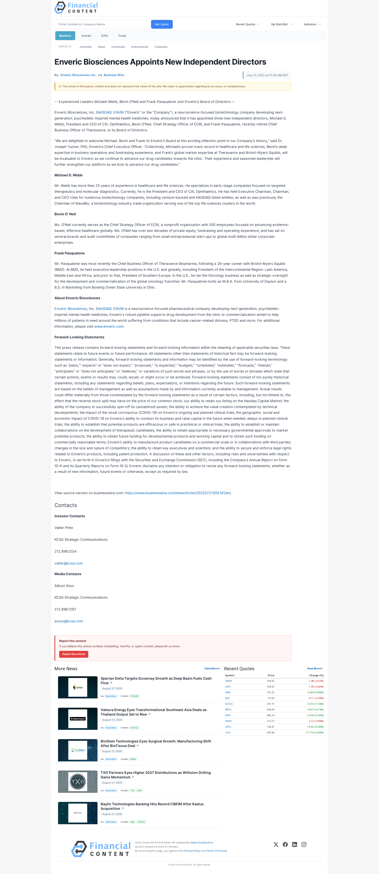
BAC (227, 698)
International (139, 47)
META (228, 709)
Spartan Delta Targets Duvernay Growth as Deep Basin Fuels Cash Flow (156, 680)
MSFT (228, 715)
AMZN (228, 681)
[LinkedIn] (295, 849)
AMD (228, 692)
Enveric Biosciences (70, 309)
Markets (65, 36)
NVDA (228, 721)
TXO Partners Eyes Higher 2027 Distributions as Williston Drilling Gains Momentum (156, 775)
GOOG (229, 704)
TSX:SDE (134, 696)
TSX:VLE (134, 728)
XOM (139, 790)
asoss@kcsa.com (68, 621)
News (101, 47)
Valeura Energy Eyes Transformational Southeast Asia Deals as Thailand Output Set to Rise (154, 712)
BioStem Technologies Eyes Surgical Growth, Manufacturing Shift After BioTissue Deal (156, 743)
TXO (132, 790)
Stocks (86, 36)
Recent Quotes (245, 24)
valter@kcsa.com (68, 563)
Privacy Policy (192, 850)
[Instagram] (304, 849)
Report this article (73, 654)
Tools (122, 36)
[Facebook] (285, 849)
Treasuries (161, 47)
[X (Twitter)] (276, 849)
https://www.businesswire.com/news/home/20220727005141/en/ (178, 493)
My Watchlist (279, 24)
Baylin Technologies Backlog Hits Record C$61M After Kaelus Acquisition (152, 806)
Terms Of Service (216, 850)
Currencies (118, 47)
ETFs (104, 36)
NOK (132, 822)
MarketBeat (111, 696)
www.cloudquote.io (201, 842)
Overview (86, 47)
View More (211, 668)
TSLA (228, 732)
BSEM (133, 759)
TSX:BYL (141, 822)
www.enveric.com (108, 326)
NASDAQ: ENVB (110, 112)
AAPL (228, 686)
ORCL (228, 726)
